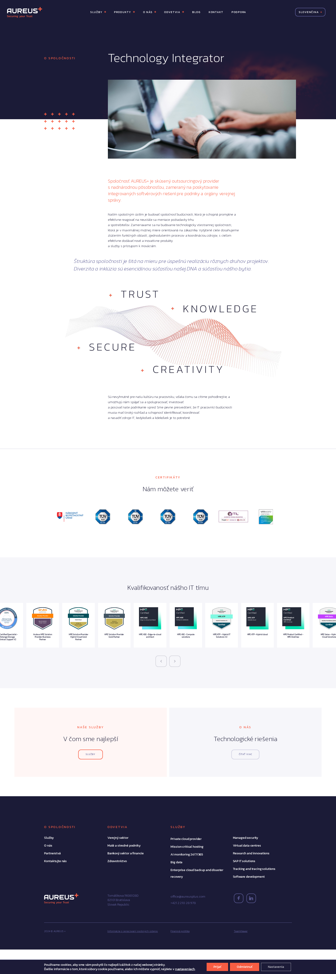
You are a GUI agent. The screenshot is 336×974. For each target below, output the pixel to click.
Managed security (245, 837)
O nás (48, 845)
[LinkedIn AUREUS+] (251, 898)
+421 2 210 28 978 (183, 902)
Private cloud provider (186, 838)
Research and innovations (251, 853)
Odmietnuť (244, 966)
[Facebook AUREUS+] (238, 898)
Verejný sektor (117, 837)
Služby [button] (96, 12)
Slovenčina (309, 12)
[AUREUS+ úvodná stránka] (24, 12)
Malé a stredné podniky (124, 845)
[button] (161, 661)
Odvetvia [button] (172, 12)
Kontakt (215, 12)
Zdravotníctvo (117, 861)
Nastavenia (276, 966)
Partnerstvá (52, 853)
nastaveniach (185, 969)
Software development (249, 876)
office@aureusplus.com (188, 896)
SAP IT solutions (244, 861)
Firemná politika (180, 931)
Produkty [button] (123, 12)
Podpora (238, 12)
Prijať (217, 966)
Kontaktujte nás (55, 861)
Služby (48, 837)
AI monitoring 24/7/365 (187, 854)
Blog (196, 12)
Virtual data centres (247, 845)
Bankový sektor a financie (125, 853)
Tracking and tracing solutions (254, 868)
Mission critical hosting (187, 846)
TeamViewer (241, 931)
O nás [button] (148, 12)
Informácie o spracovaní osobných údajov (132, 931)
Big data (176, 862)
